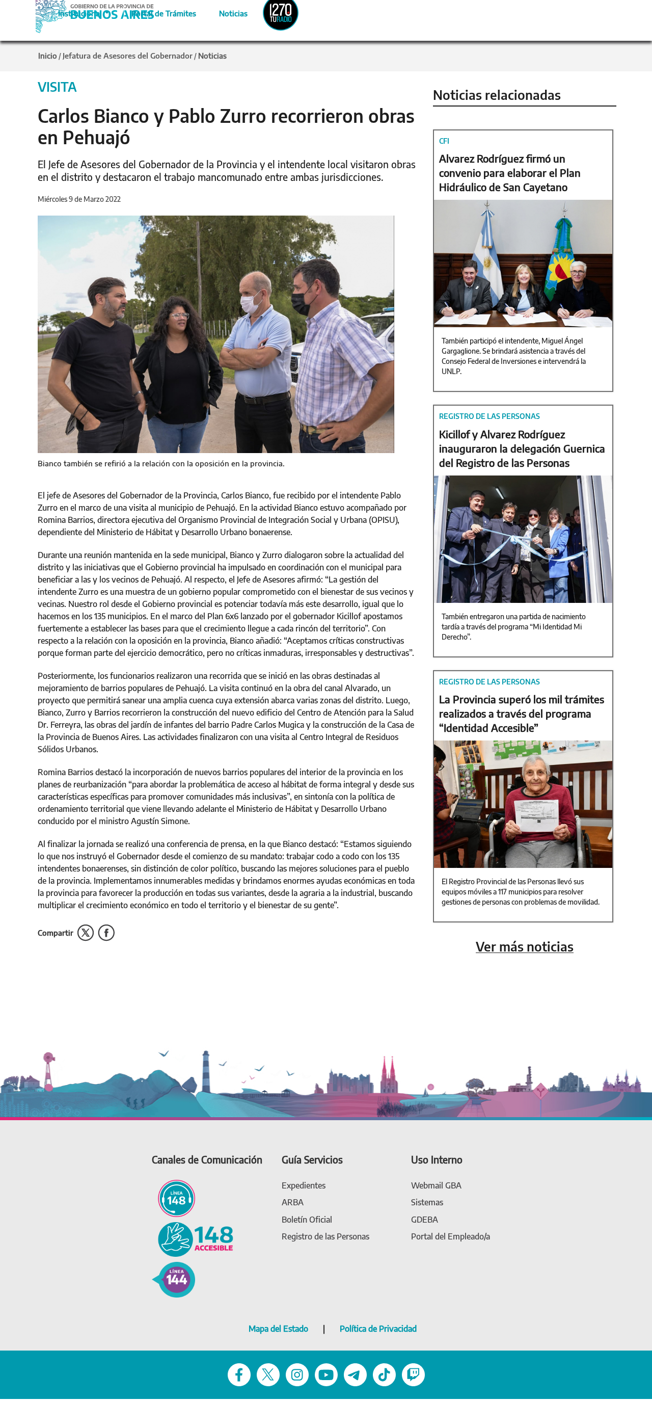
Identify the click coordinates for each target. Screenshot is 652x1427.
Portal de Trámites (158, 12)
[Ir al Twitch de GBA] (413, 1373)
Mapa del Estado (278, 1329)
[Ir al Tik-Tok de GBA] (384, 1373)
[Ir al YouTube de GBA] (326, 1373)
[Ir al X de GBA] (268, 1373)
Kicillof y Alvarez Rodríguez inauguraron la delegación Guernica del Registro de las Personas (522, 448)
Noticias (224, 12)
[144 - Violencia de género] (173, 1279)
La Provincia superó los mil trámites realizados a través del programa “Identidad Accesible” (521, 713)
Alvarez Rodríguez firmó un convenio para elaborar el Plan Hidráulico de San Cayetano (510, 172)
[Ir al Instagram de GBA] (297, 1373)
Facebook (106, 932)
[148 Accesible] (192, 1238)
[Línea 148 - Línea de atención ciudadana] (173, 1197)
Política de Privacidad (378, 1329)
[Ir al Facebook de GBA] (239, 1373)
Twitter (85, 932)
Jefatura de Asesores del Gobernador (128, 55)
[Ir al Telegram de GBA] (355, 1373)
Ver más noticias (525, 947)
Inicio (47, 55)
